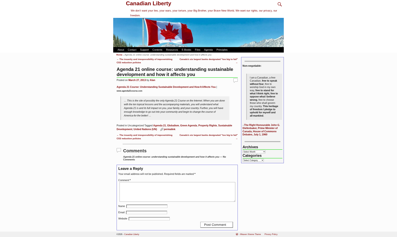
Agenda (208, 49)
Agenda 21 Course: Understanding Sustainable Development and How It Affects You (166, 87)
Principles (221, 49)
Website (122, 218)
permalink (169, 129)
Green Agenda (188, 125)
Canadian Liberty (148, 3)
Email (121, 212)
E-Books (186, 49)
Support (144, 49)
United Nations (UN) (145, 129)
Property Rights (207, 125)
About (121, 49)
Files (197, 49)
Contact (132, 49)
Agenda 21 (159, 125)
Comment (124, 180)
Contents (157, 49)
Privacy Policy (271, 234)
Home (119, 54)
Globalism (173, 125)
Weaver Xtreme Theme (250, 234)
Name (121, 206)
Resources (172, 49)
